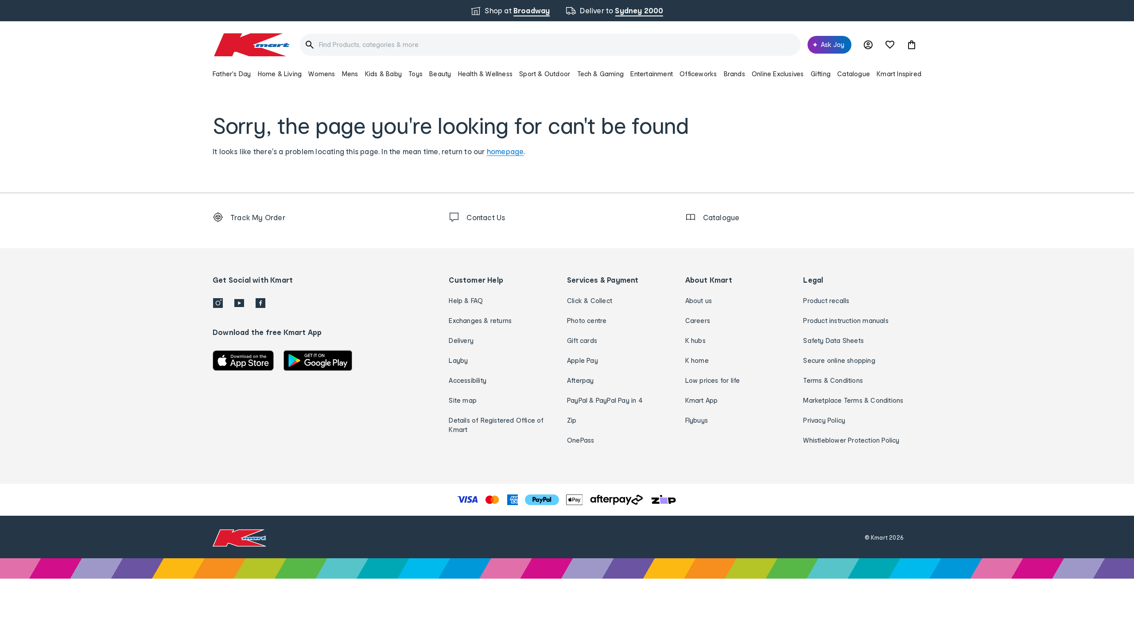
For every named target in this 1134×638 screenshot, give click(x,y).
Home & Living (280, 74)
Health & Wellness (485, 74)
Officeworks (698, 74)
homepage (505, 151)
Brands (734, 74)
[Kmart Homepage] (251, 45)
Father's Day (232, 74)
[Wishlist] (890, 44)
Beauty (440, 74)
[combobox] (550, 45)
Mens (350, 74)
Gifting (821, 74)
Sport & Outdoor (544, 74)
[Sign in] (868, 44)
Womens (321, 74)
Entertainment (651, 74)
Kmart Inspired (899, 74)
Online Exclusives (778, 74)
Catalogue (853, 74)
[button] (911, 44)
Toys (415, 74)
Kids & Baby (383, 74)
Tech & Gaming (600, 74)
